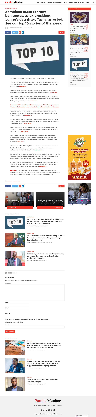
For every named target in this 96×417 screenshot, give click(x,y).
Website (7, 313)
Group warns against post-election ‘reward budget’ (42, 381)
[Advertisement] (79, 109)
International (73, 2)
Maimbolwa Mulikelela (16, 27)
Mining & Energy (57, 2)
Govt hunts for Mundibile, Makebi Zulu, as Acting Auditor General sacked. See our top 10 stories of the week (45, 221)
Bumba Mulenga (32, 349)
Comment (8, 283)
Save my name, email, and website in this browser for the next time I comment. (27, 319)
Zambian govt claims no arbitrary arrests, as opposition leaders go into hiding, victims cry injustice (45, 256)
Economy (49, 2)
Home (35, 405)
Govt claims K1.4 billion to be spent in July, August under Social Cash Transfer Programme (79, 51)
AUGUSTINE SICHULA (33, 225)
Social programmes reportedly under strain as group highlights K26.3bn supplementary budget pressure (43, 363)
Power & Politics (40, 2)
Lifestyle (81, 2)
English (80, 415)
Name (7, 302)
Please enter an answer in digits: (14, 322)
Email (7, 308)
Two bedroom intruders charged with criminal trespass (78, 28)
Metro (65, 2)
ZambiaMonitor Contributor (36, 242)
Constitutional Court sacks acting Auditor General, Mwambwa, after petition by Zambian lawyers (45, 238)
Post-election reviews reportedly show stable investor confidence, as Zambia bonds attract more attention (44, 345)
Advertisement (57, 405)
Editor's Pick (13, 8)
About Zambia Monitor (45, 405)
